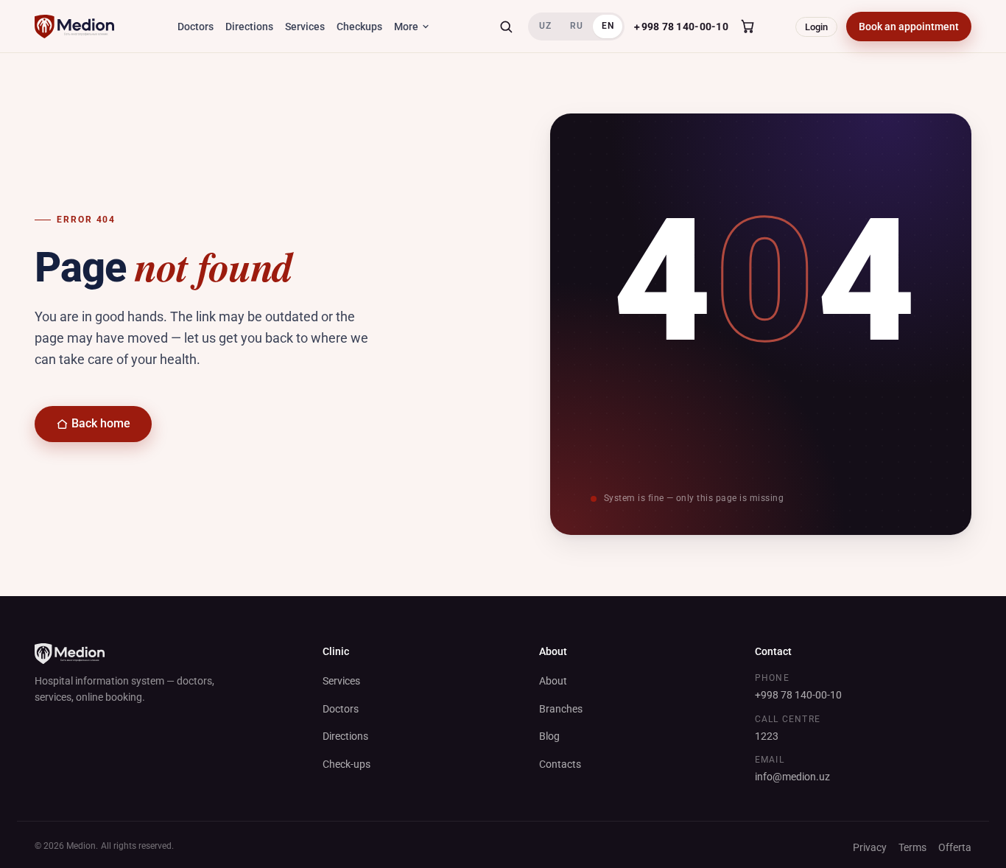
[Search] (506, 26)
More (406, 26)
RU (576, 26)
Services (305, 26)
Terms (912, 847)
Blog (549, 736)
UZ (545, 26)
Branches (561, 709)
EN (607, 26)
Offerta (954, 847)
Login (816, 26)
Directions (249, 26)
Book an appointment (909, 26)
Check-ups (346, 764)
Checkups (359, 26)
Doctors (195, 26)
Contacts (560, 764)
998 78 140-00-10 (680, 26)
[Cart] (747, 26)
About (553, 681)
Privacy (870, 847)
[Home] (74, 26)
